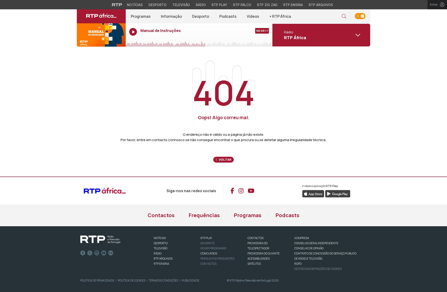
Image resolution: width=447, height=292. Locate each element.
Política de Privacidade (97, 280)
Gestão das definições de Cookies (318, 269)
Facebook (82, 253)
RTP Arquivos (321, 5)
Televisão (181, 5)
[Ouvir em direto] (101, 35)
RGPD (297, 264)
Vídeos (253, 16)
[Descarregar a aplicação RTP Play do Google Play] (337, 193)
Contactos (161, 215)
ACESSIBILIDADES (258, 259)
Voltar (224, 159)
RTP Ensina (293, 5)
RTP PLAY (206, 238)
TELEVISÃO (160, 248)
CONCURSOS (208, 253)
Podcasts (228, 16)
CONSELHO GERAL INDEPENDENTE (316, 243)
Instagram (96, 253)
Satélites (254, 264)
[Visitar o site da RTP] (117, 4)
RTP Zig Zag (267, 5)
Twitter (89, 253)
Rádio (201, 5)
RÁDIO (158, 253)
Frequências (204, 215)
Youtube (103, 253)
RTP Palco (242, 5)
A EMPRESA (301, 238)
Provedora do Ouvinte (263, 253)
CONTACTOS (255, 238)
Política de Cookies (131, 280)
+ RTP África (280, 16)
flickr (110, 253)
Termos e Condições (163, 280)
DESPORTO (161, 243)
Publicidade (190, 280)
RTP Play (219, 5)
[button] (344, 16)
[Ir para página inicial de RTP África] (101, 16)
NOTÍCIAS (160, 238)
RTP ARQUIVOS (163, 259)
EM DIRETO (207, 243)
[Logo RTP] (100, 239)
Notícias (135, 5)
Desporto (157, 5)
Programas (141, 16)
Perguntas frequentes (217, 259)
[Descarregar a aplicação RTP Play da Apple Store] (313, 193)
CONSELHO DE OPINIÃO (309, 248)
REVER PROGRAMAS (213, 248)
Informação (171, 16)
